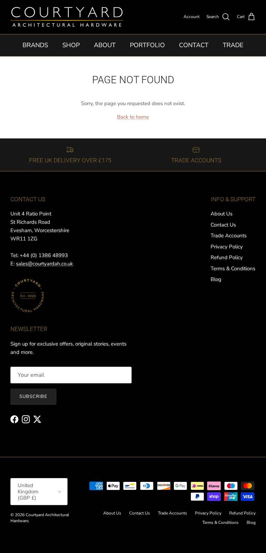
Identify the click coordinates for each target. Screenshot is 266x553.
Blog (216, 279)
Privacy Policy (227, 246)
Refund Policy (227, 257)
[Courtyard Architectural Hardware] (66, 17)
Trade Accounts (229, 235)
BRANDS (35, 45)
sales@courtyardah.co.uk (44, 263)
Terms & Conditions (233, 268)
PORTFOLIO (147, 45)
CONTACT (194, 45)
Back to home (133, 116)
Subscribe (33, 396)
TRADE (233, 45)
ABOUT (105, 45)
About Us (221, 213)
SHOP (71, 45)
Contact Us (223, 224)
